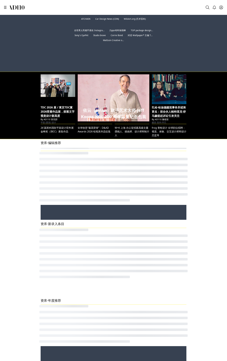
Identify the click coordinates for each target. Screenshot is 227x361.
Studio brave (99, 35)
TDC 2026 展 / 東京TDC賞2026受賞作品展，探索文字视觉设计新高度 (58, 111)
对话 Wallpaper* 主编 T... (140, 35)
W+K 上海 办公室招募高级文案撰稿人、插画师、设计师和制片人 (132, 131)
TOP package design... (142, 30)
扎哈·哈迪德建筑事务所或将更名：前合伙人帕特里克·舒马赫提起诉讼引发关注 (169, 111)
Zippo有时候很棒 (117, 30)
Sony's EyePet (81, 35)
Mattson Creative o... (113, 40)
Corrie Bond (117, 35)
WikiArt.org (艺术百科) (135, 18)
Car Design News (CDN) (107, 18)
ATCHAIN (85, 18)
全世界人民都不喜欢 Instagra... (89, 30)
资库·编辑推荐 (51, 143)
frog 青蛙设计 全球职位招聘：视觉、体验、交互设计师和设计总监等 (169, 131)
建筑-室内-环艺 (159, 122)
